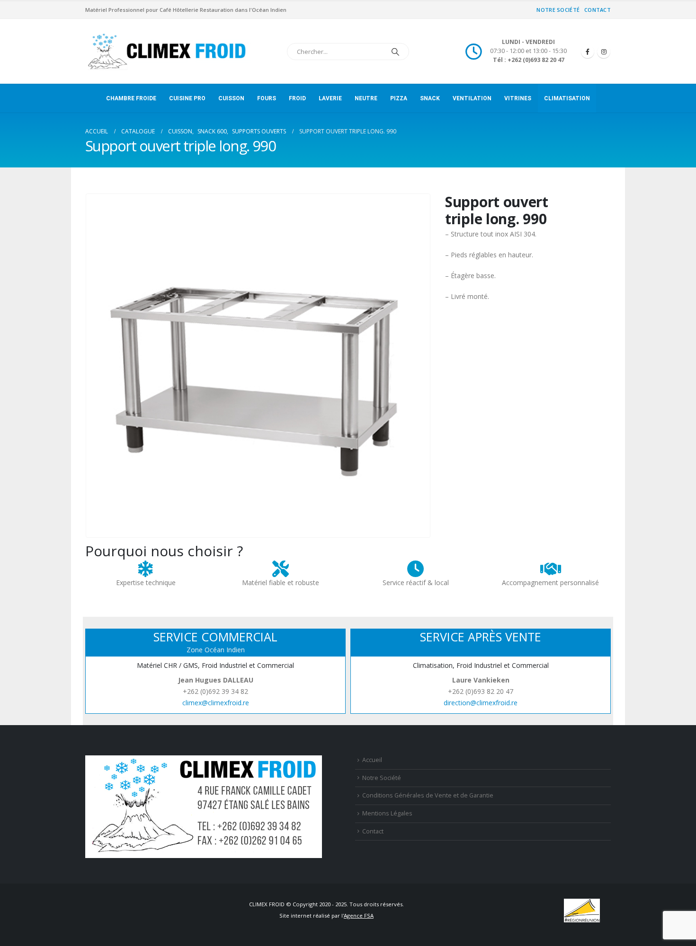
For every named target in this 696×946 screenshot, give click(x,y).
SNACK (430, 98)
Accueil (372, 760)
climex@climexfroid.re (215, 702)
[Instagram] (603, 51)
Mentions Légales (387, 813)
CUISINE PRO (187, 98)
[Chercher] (395, 52)
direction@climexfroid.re (481, 702)
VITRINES (517, 98)
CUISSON (231, 98)
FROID (297, 98)
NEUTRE (366, 98)
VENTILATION (472, 98)
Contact (597, 9)
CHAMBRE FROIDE (131, 98)
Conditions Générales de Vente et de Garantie (427, 795)
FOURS (266, 98)
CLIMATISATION (567, 98)
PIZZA (398, 98)
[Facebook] (587, 51)
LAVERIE (330, 98)
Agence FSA (359, 915)
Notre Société (558, 9)
